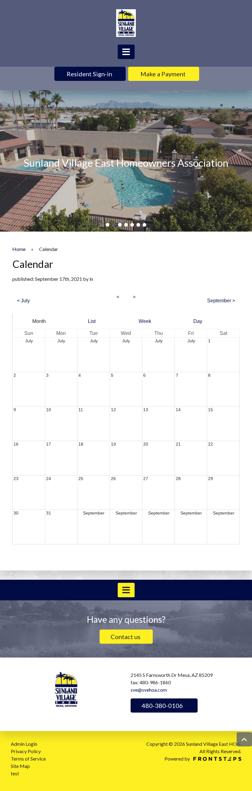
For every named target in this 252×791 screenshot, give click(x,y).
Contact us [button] (126, 636)
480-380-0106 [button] (161, 705)
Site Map (20, 766)
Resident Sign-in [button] (90, 74)
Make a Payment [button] (163, 74)
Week (145, 321)
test (15, 773)
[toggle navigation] (126, 52)
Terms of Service (28, 758)
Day (197, 321)
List (92, 321)
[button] (107, 225)
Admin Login (24, 744)
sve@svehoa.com (149, 690)
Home (19, 249)
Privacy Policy (26, 751)
